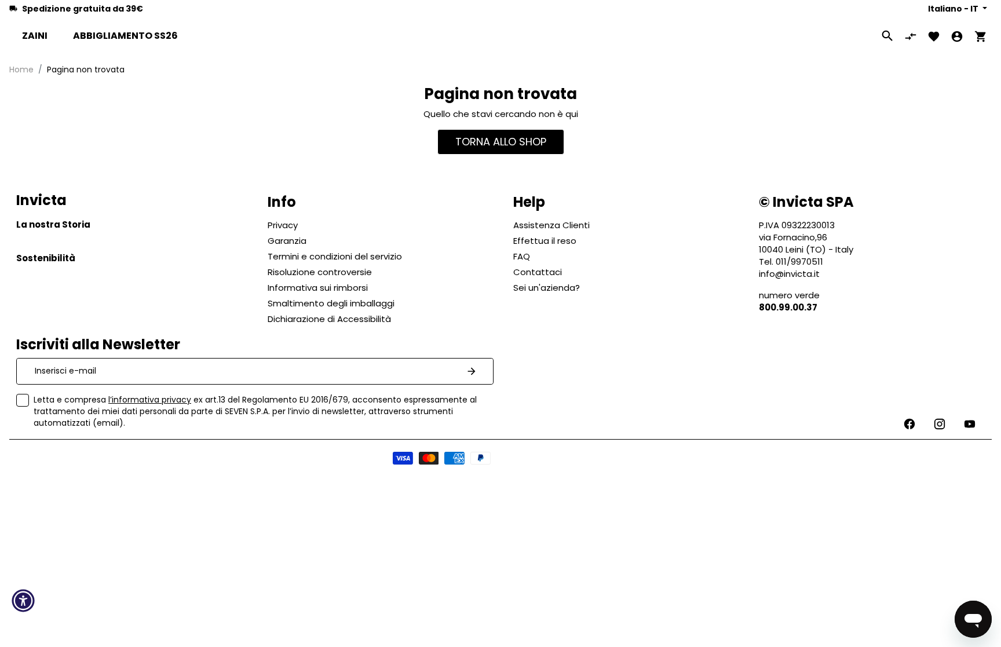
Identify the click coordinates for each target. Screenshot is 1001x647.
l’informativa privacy (149, 399)
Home (21, 69)
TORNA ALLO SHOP (500, 141)
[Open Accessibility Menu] (23, 600)
